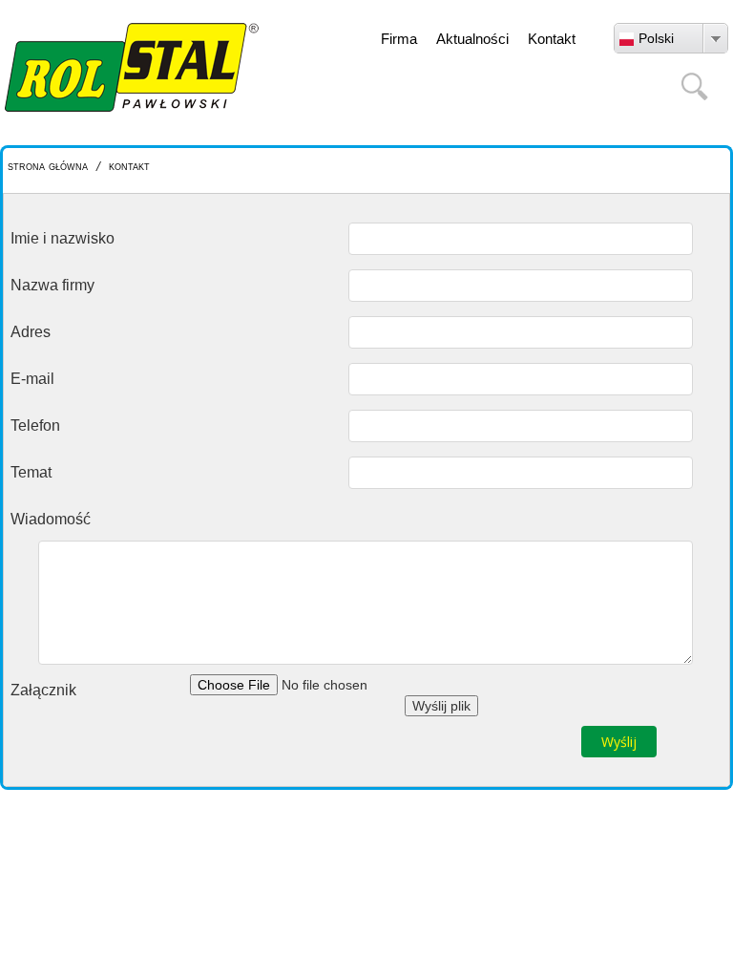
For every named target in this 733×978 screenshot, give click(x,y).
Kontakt (552, 39)
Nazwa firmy (52, 285)
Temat (31, 472)
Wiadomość (50, 519)
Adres (30, 332)
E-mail (32, 379)
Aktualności (472, 39)
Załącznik (43, 690)
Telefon (35, 425)
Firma (399, 39)
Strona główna (48, 166)
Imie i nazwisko (62, 238)
